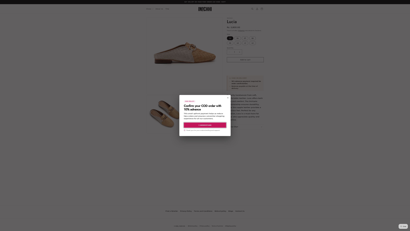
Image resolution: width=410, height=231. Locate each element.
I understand (205, 125)
